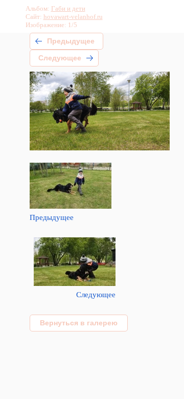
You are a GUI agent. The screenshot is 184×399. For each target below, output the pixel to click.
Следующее (59, 58)
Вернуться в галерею (79, 323)
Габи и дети (68, 8)
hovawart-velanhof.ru (73, 16)
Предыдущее (71, 41)
